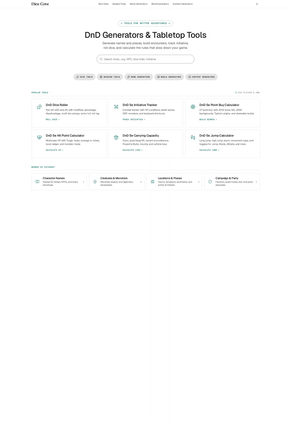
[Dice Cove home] (40, 4)
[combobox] (148, 59)
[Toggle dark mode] (257, 4)
